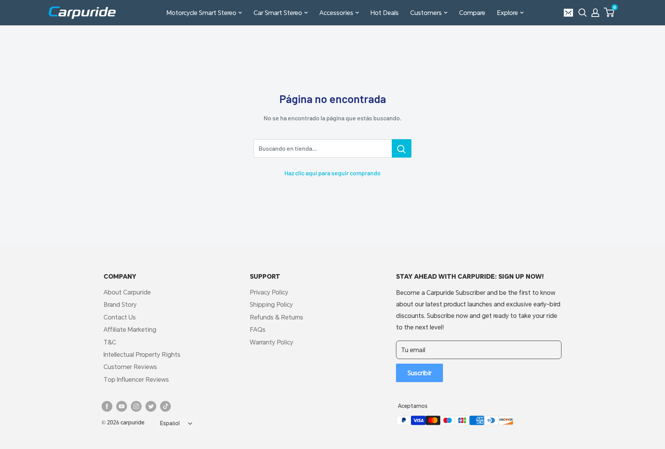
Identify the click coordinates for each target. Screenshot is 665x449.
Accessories (336, 12)
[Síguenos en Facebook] (107, 406)
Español (170, 423)
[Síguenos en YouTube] (121, 406)
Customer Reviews (130, 367)
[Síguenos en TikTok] (165, 406)
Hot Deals (385, 12)
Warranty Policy (271, 342)
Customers (426, 12)
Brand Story (120, 304)
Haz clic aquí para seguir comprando (332, 172)
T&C (110, 342)
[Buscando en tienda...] (401, 148)
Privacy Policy (269, 292)
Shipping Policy (271, 304)
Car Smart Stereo (278, 12)
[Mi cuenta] (595, 12)
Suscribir (419, 373)
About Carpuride (127, 292)
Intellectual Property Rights (142, 354)
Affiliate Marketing (130, 329)
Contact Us (120, 317)
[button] (609, 12)
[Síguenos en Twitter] (150, 406)
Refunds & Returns (276, 317)
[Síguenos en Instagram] (136, 406)
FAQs (258, 329)
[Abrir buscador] (582, 12)
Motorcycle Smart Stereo (201, 12)
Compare (472, 12)
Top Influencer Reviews (136, 379)
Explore (507, 12)
